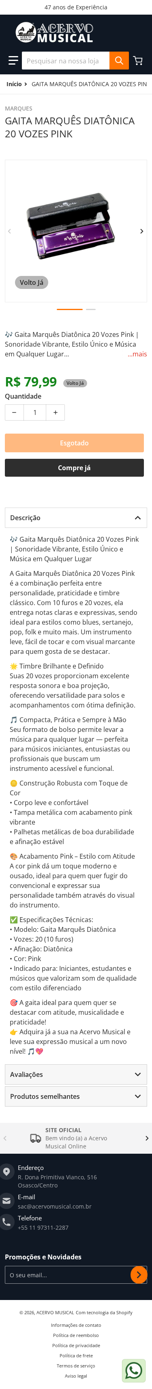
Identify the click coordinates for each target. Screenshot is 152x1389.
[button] (13, 60)
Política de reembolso (76, 1335)
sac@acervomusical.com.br (55, 1206)
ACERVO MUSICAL (55, 1312)
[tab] (76, 518)
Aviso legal (76, 1376)
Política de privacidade (76, 1345)
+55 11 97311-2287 (43, 1227)
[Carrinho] (138, 60)
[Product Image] (70, 309)
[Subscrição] (139, 1275)
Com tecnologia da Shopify (104, 1312)
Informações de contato (76, 1325)
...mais (137, 353)
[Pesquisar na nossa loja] (119, 60)
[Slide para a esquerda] (9, 231)
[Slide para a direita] (142, 231)
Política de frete (76, 1355)
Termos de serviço (76, 1366)
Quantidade (23, 396)
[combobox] (75, 60)
